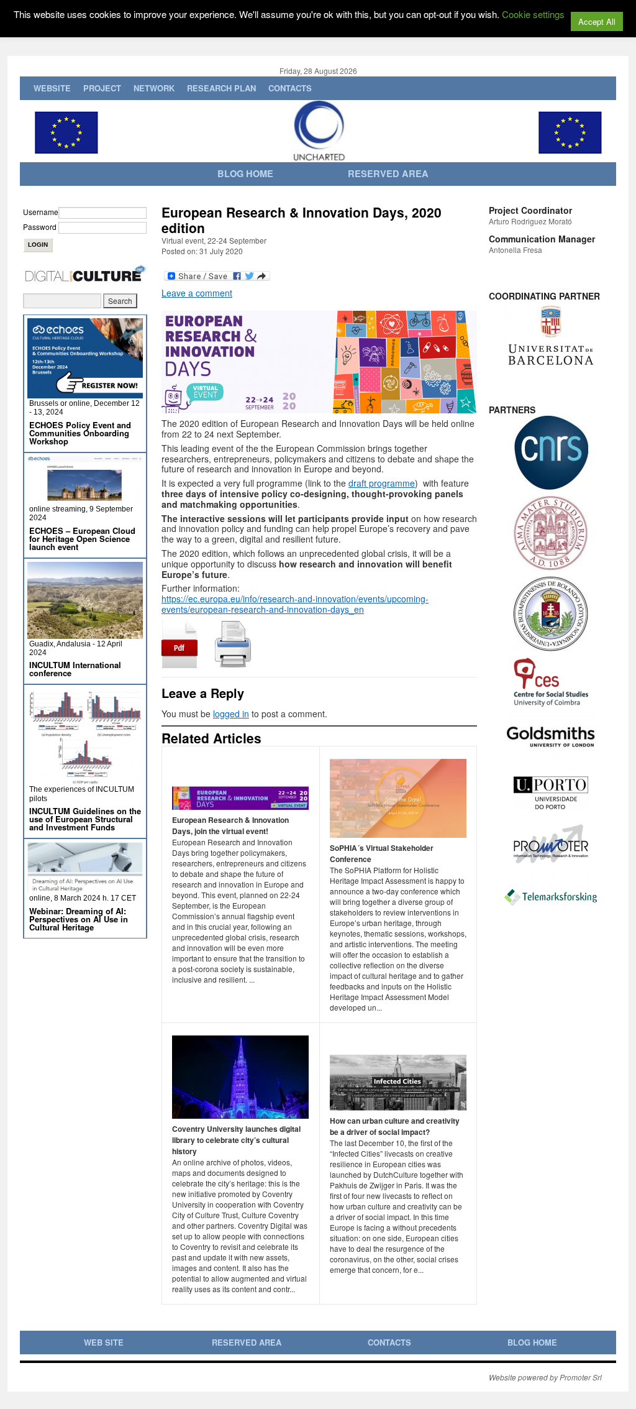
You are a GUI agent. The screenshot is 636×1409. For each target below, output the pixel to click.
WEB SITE (104, 1342)
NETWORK (154, 88)
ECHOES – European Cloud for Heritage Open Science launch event (82, 539)
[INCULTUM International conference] (85, 633)
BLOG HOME (532, 1342)
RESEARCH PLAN (221, 88)
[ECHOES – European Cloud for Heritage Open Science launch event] (85, 498)
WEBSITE (52, 88)
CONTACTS (290, 88)
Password (40, 226)
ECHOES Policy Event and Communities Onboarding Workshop (80, 433)
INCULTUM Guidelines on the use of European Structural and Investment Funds (85, 819)
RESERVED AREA (246, 1342)
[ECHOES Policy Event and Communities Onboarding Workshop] (85, 393)
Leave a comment (196, 293)
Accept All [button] (597, 21)
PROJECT (102, 88)
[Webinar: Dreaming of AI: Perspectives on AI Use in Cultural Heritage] (85, 888)
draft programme (381, 483)
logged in (231, 713)
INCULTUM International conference (75, 669)
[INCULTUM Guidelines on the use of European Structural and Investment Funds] (85, 779)
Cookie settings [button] (533, 14)
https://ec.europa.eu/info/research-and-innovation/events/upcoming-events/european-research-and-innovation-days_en (295, 603)
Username (40, 211)
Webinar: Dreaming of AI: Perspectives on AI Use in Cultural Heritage (78, 919)
